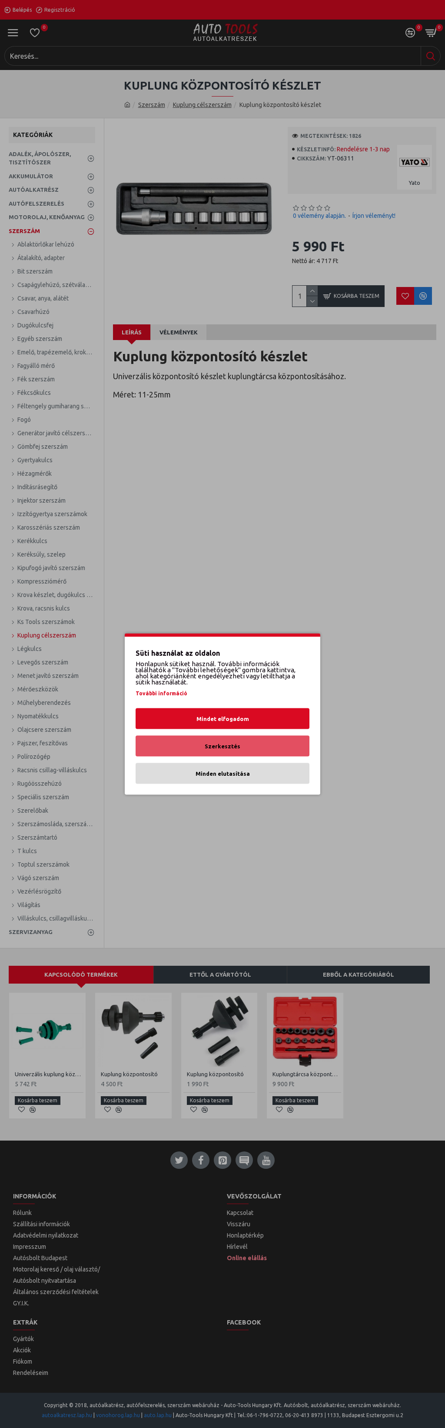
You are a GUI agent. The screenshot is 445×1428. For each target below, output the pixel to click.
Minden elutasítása (223, 774)
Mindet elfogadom (222, 719)
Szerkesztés (222, 746)
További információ (161, 693)
